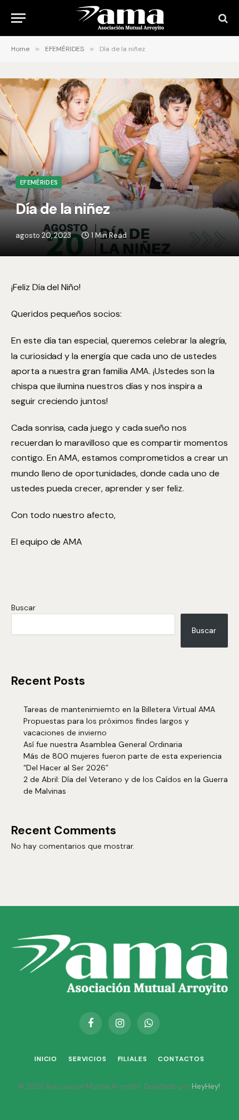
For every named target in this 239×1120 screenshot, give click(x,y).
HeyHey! (206, 1086)
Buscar (23, 608)
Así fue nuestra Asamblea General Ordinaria (102, 744)
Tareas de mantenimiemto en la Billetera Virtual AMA (119, 709)
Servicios (87, 1058)
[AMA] (119, 18)
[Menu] (18, 18)
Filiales (132, 1058)
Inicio (45, 1058)
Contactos (181, 1058)
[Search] (222, 18)
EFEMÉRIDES (38, 182)
